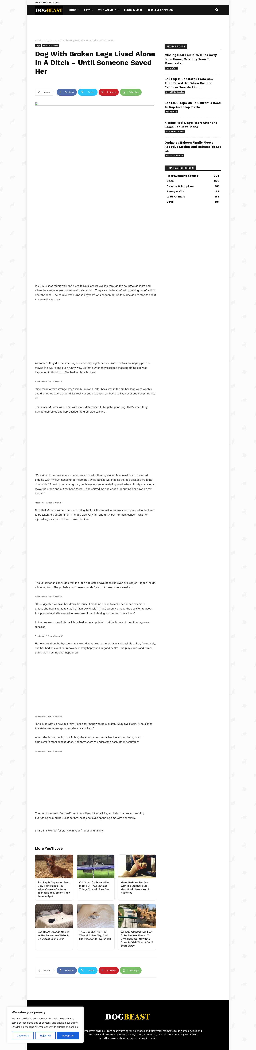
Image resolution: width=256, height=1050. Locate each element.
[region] (45, 1025)
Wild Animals (107, 10)
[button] (217, 10)
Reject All (45, 1035)
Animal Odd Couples (175, 92)
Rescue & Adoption (160, 10)
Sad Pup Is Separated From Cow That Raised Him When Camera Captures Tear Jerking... (189, 83)
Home (38, 40)
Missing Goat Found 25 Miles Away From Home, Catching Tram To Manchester (191, 59)
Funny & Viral (133, 10)
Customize (23, 1035)
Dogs (72, 10)
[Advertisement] (128, 27)
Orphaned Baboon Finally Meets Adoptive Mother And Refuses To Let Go (193, 147)
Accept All (68, 1035)
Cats (87, 10)
